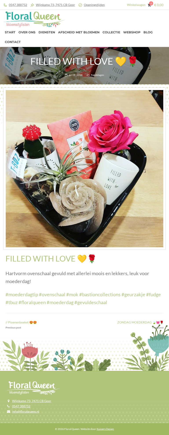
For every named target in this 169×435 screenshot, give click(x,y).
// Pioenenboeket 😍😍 (21, 322)
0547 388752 (18, 5)
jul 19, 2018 (76, 75)
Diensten (47, 32)
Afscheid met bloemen (78, 32)
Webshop (131, 32)
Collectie (111, 32)
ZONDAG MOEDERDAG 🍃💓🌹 (140, 322)
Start (10, 32)
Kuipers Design (105, 429)
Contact (13, 42)
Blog (148, 32)
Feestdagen (97, 75)
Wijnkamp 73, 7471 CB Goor (55, 5)
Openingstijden (94, 5)
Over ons (26, 32)
